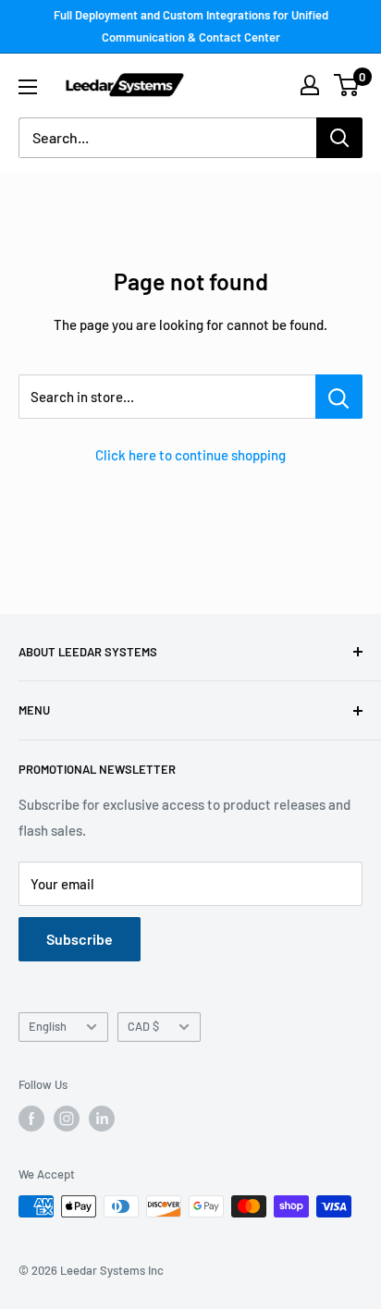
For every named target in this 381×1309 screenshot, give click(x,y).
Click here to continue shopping (190, 455)
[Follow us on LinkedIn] (102, 1119)
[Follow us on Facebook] (31, 1119)
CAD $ (143, 1026)
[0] (347, 85)
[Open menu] (27, 87)
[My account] (310, 85)
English (48, 1026)
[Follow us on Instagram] (67, 1119)
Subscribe (79, 939)
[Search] (339, 137)
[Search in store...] (339, 396)
